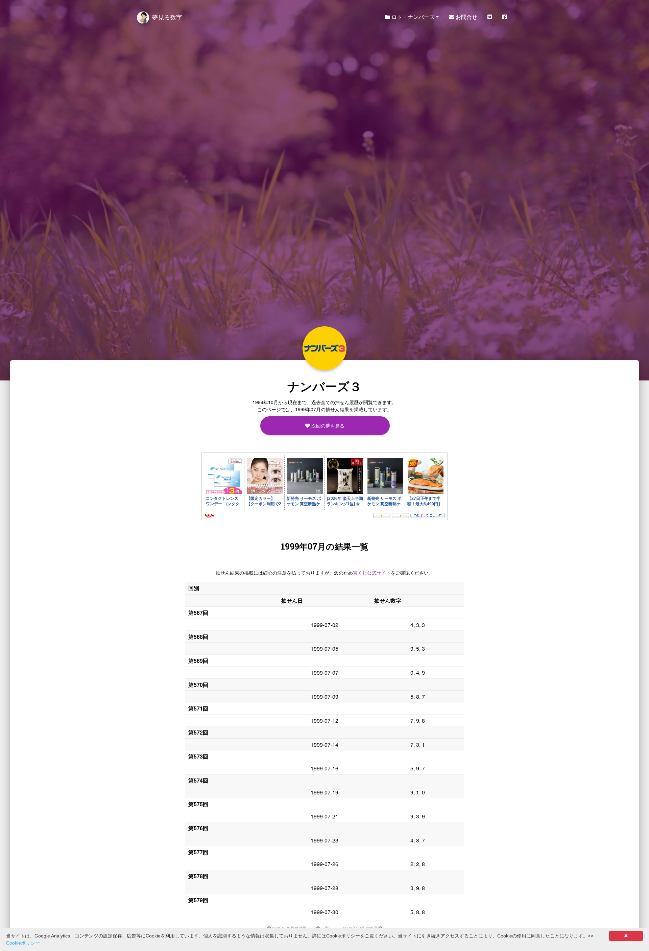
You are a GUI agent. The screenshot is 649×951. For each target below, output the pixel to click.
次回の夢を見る (327, 425)
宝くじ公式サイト (372, 572)
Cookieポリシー (23, 943)
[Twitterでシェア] (489, 16)
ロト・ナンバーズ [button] (412, 17)
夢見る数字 (167, 17)
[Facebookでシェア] (504, 16)
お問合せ (465, 17)
